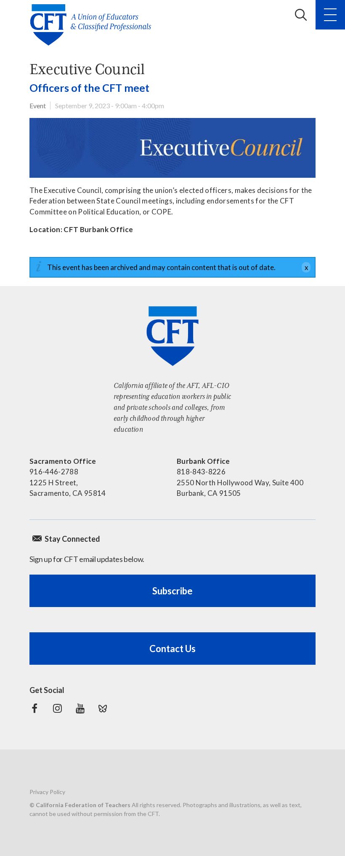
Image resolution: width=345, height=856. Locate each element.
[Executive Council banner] (172, 148)
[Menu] (330, 14)
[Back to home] (93, 25)
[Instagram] (57, 709)
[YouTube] (80, 709)
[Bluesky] (103, 709)
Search (301, 14)
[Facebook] (34, 709)
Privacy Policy (47, 791)
